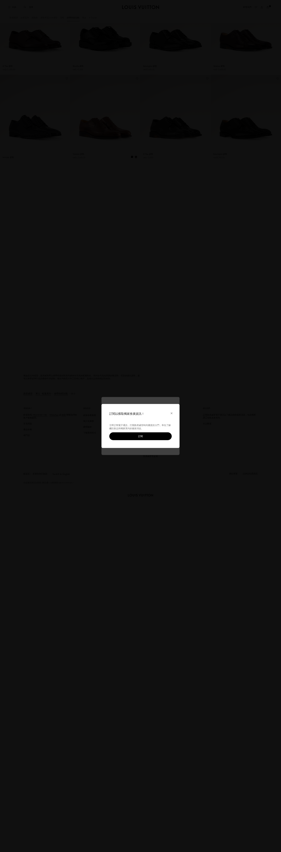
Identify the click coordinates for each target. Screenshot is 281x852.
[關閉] (171, 413)
